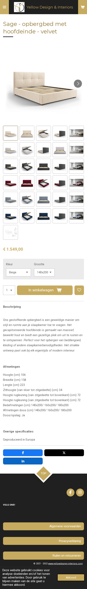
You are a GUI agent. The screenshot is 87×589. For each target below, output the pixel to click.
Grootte (39, 264)
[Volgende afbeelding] (78, 84)
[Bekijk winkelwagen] (82, 7)
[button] (10, 133)
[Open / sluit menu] (4, 7)
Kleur (9, 264)
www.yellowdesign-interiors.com (65, 563)
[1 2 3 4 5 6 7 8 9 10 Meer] (9, 290)
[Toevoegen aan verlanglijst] (79, 290)
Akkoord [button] (71, 577)
